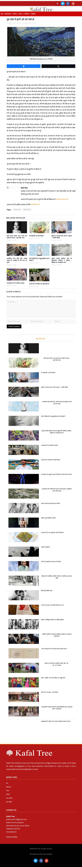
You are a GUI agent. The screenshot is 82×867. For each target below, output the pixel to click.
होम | (3, 14)
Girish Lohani (17, 23)
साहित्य (33, 14)
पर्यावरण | (27, 14)
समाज (7, 790)
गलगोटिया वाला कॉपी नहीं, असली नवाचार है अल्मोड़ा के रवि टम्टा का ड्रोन (17, 260)
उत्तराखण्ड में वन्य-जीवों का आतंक (15, 283)
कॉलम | (16, 14)
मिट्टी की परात (27, 209)
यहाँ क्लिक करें (34, 204)
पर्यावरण (8, 794)
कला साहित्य (9, 798)
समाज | (21, 14)
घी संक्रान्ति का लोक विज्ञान (36, 236)
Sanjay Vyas (17, 209)
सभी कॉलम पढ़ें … (41, 338)
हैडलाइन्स (8, 787)
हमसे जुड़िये (9, 802)
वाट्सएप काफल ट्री (62, 199)
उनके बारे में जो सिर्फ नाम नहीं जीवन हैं (39, 284)
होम (7, 783)
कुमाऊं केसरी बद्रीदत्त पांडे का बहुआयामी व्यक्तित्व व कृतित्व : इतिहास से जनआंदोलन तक (62, 260)
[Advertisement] (41, 731)
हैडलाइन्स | (9, 14)
